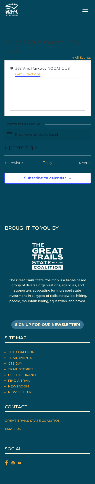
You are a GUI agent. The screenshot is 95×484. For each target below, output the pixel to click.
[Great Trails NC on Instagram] (14, 463)
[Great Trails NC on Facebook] (8, 463)
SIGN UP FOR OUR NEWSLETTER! (47, 324)
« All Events (81, 58)
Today (47, 163)
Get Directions (27, 74)
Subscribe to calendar (45, 178)
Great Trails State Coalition (33, 421)
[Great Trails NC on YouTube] (20, 463)
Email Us (13, 429)
